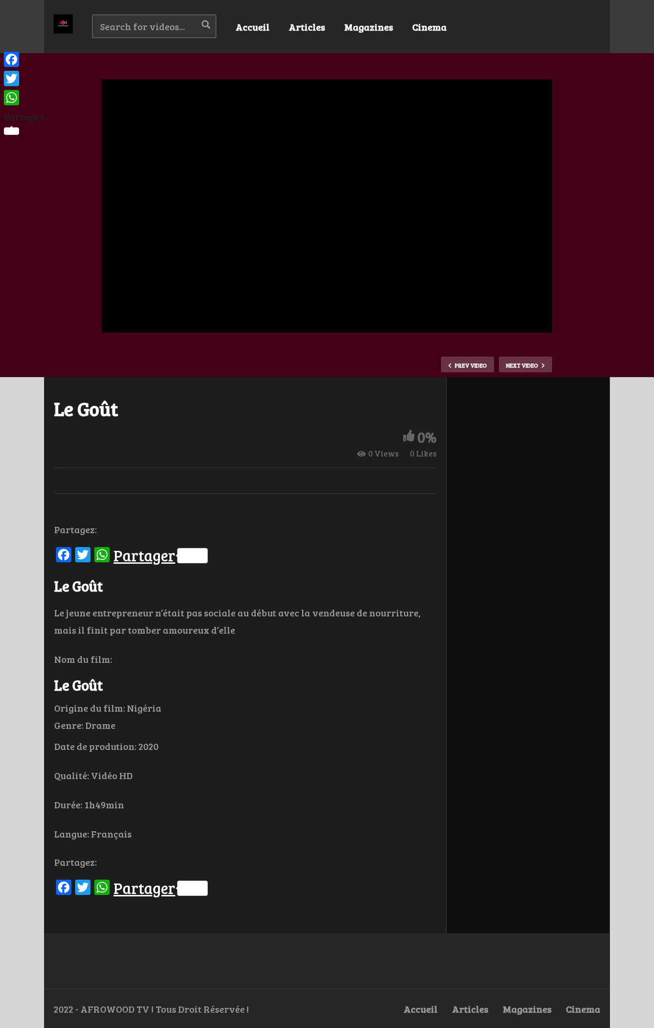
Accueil (253, 27)
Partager (144, 555)
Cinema (429, 27)
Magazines (368, 27)
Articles (307, 27)
